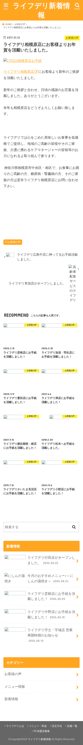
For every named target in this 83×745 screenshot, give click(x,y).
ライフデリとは (15, 726)
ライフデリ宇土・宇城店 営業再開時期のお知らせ (50, 635)
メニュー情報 (14, 686)
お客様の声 (14, 242)
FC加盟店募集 (42, 731)
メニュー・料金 (38, 726)
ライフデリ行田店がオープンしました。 (51, 560)
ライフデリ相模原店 (18, 71)
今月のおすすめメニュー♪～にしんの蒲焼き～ (50, 578)
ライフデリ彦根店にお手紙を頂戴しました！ (51, 596)
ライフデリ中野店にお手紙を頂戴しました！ (51, 614)
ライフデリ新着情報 (41, 10)
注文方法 (57, 726)
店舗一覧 (72, 726)
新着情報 (11, 699)
